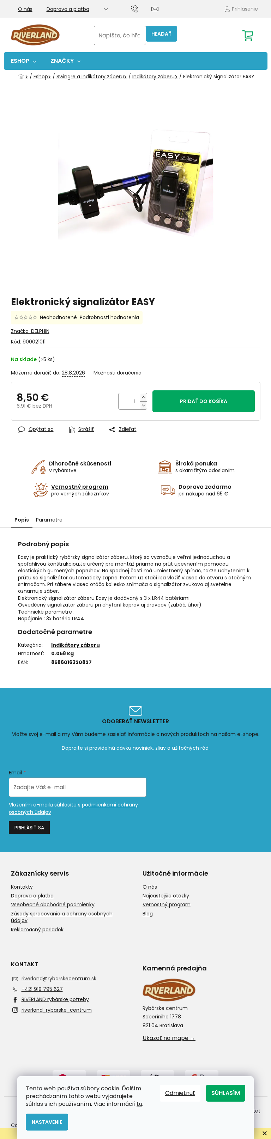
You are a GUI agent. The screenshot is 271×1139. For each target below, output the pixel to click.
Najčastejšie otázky (166, 896)
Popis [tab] (21, 519)
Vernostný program (167, 904)
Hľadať (161, 33)
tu (139, 1104)
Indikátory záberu (75, 644)
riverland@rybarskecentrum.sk (59, 978)
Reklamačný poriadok (37, 929)
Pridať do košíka (203, 401)
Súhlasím (225, 1093)
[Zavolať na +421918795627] (141, 8)
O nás (25, 9)
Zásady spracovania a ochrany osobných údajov (62, 917)
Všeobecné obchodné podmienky (53, 904)
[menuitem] (23, 61)
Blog (148, 913)
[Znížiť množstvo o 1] (143, 405)
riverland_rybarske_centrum (57, 1009)
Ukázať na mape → (169, 1038)
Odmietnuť (180, 1093)
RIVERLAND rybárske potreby (55, 999)
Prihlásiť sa (29, 827)
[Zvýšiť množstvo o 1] (143, 397)
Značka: (30, 331)
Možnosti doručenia (117, 373)
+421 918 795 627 (42, 989)
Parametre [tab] (49, 519)
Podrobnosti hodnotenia (109, 317)
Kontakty (22, 887)
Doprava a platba (68, 9)
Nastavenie (47, 1122)
